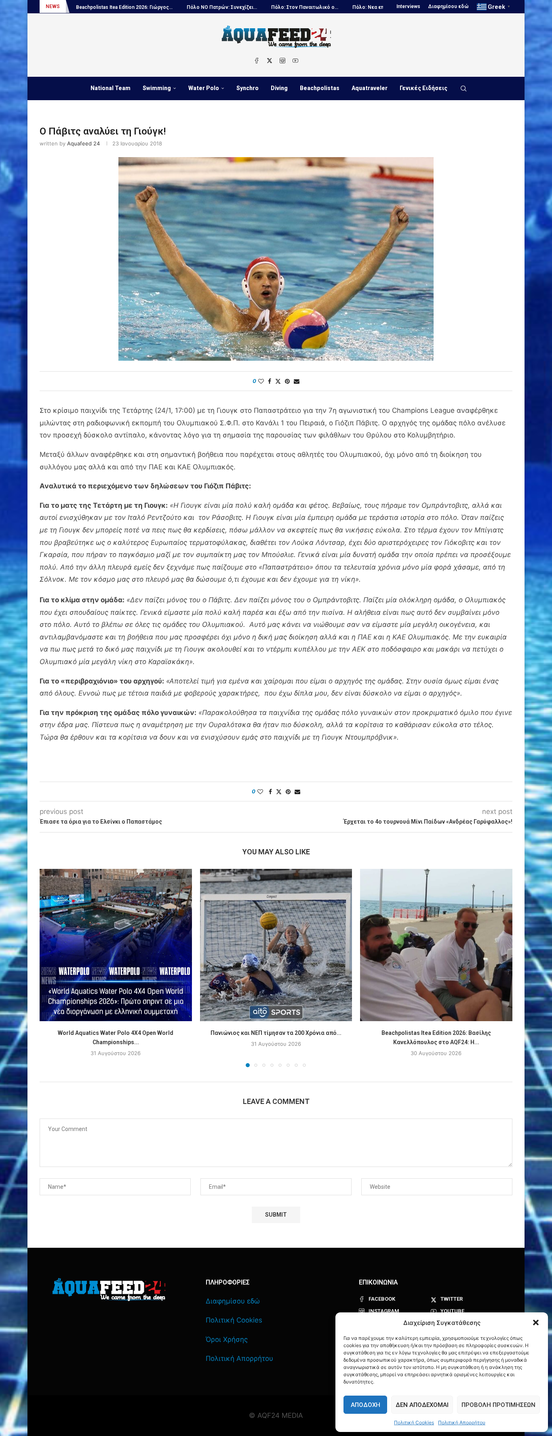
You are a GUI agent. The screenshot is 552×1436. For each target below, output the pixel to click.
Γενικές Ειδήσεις (423, 88)
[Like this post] (261, 381)
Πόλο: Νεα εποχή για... (310, 7)
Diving (279, 88)
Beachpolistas (319, 88)
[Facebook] (256, 60)
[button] (536, 1322)
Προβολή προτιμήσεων (498, 1405)
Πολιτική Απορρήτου (461, 1422)
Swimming (157, 88)
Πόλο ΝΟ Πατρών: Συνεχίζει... (153, 7)
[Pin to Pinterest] (287, 381)
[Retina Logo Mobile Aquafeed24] (109, 1289)
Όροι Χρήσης (227, 1339)
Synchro (247, 88)
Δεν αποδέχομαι (422, 1405)
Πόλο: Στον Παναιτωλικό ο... (236, 7)
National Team (111, 88)
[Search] (463, 88)
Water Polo (203, 88)
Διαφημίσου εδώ (448, 6)
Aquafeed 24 (83, 143)
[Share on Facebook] (269, 381)
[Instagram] (282, 60)
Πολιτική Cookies (414, 1422)
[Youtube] (295, 60)
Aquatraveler (370, 88)
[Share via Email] (296, 381)
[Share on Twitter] (278, 381)
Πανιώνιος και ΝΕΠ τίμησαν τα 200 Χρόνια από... (276, 1033)
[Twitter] (269, 60)
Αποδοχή (365, 1405)
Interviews (408, 6)
